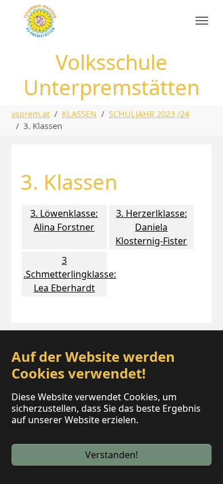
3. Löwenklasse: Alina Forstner (64, 220)
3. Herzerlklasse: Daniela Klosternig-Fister (151, 227)
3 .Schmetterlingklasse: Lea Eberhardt (65, 274)
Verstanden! (111, 454)
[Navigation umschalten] (202, 20)
